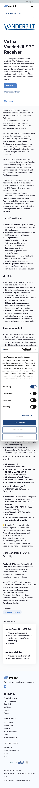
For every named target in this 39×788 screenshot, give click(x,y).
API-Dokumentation (10, 732)
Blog (5, 756)
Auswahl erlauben (19, 429)
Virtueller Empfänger (11, 698)
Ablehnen (19, 436)
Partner (6, 713)
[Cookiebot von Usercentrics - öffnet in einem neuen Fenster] (23, 349)
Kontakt (10, 86)
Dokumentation (9, 726)
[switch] (33, 393)
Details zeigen (27, 416)
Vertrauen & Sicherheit (11, 750)
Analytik (6, 710)
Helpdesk (7, 729)
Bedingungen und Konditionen (13, 770)
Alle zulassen (19, 422)
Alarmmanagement (10, 701)
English (31, 2)
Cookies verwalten (9, 773)
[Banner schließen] (36, 349)
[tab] (9, 101)
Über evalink (8, 747)
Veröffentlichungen (10, 738)
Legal (5, 776)
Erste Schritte (8, 722)
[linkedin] (19, 687)
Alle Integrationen (13, 13)
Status (6, 735)
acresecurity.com (13, 92)
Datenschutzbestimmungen (26, 773)
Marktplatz (7, 707)
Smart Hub (7, 704)
